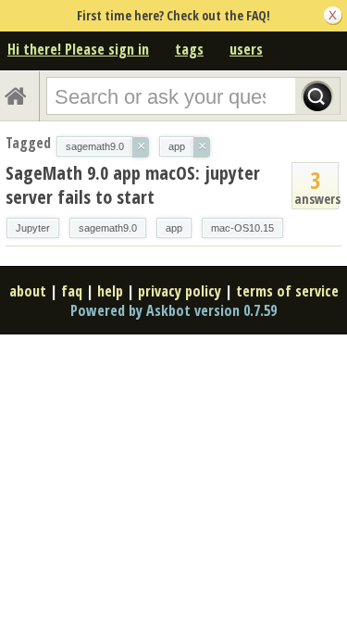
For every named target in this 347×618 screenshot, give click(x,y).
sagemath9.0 (108, 227)
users (246, 49)
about (27, 291)
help (110, 291)
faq (71, 291)
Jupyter (33, 227)
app (174, 227)
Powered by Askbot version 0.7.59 (173, 310)
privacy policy (179, 291)
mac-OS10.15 (242, 227)
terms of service (287, 291)
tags (189, 49)
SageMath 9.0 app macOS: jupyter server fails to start (133, 184)
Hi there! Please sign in (78, 49)
